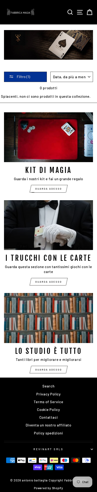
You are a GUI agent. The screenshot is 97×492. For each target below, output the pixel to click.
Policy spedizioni (48, 433)
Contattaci (48, 417)
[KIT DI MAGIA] (48, 137)
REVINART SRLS (48, 449)
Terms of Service (48, 402)
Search (48, 386)
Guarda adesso (48, 188)
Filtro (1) (23, 76)
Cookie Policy (48, 409)
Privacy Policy (48, 394)
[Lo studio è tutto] (48, 318)
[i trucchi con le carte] (48, 225)
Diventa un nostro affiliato (48, 425)
